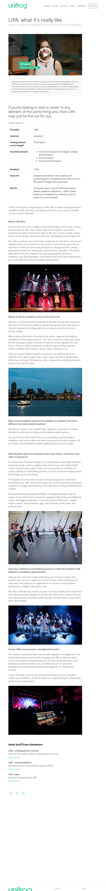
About (47, 6)
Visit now (13, 757)
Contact (81, 6)
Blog (55, 6)
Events (64, 6)
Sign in (93, 6)
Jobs (72, 6)
